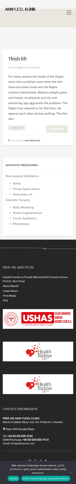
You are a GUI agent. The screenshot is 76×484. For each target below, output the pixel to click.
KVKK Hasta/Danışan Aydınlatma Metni (46, 478)
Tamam (13, 478)
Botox (17, 183)
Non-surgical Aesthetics (22, 176)
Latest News (10, 290)
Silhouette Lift (22, 194)
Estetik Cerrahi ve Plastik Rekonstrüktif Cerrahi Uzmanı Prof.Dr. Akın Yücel (35, 279)
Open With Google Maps (19, 429)
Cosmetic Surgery (18, 200)
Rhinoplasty (21, 224)
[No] (71, 472)
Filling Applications (26, 189)
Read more (57, 129)
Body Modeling (32, 140)
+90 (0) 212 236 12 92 (20, 436)
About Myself (11, 285)
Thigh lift (17, 58)
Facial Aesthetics (25, 218)
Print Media (9, 295)
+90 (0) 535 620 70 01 (36, 439)
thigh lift (18, 128)
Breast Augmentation (27, 213)
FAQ (5, 300)
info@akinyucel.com (22, 443)
